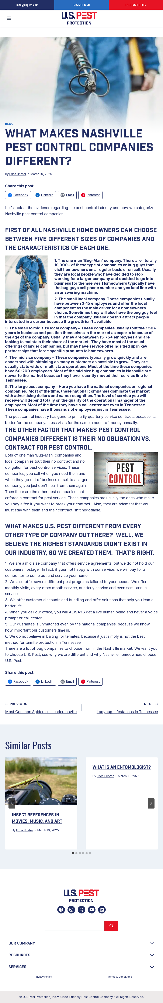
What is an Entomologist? (122, 767)
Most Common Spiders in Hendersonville (41, 708)
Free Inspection (135, 5)
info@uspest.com (27, 5)
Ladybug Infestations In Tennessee (127, 708)
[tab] (73, 853)
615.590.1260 (81, 5)
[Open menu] (9, 18)
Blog (9, 123)
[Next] (151, 803)
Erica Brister (17, 174)
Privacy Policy (43, 976)
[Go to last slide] (11, 803)
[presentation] (41, 781)
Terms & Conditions (119, 976)
